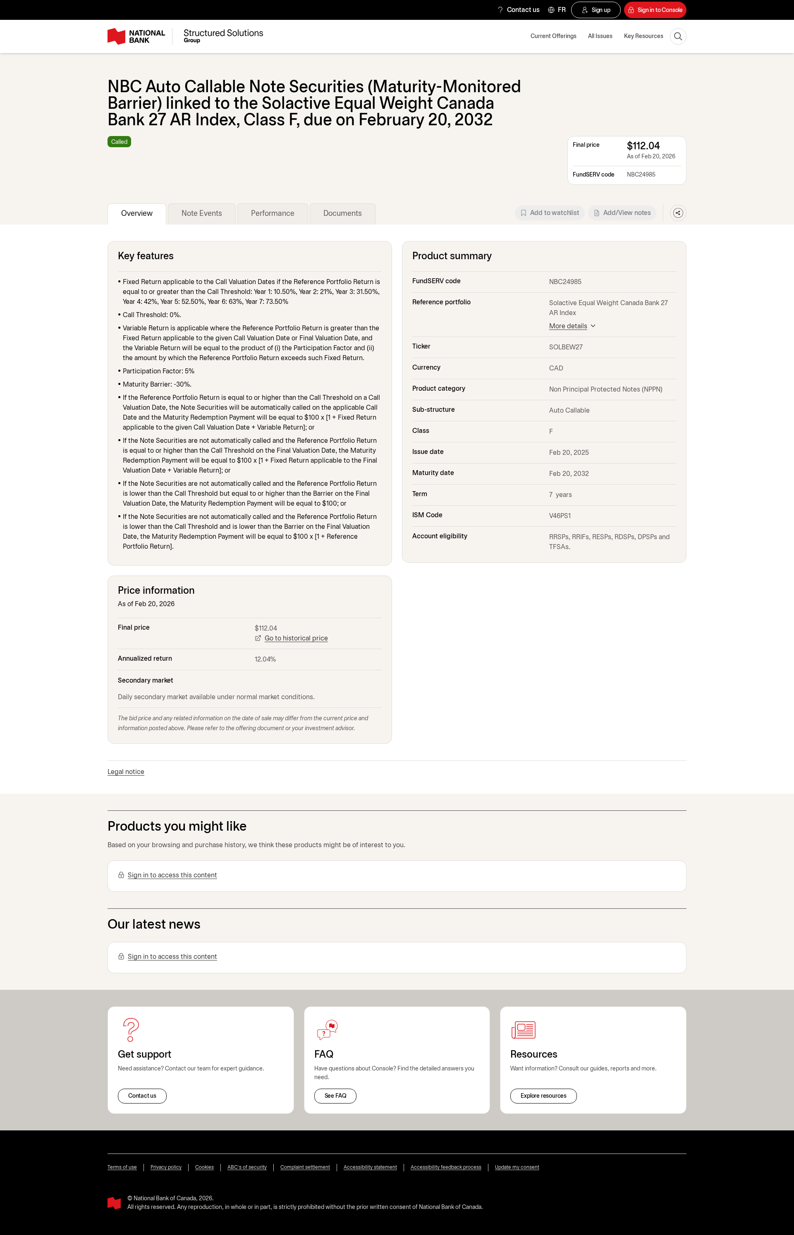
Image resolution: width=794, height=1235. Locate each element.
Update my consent (517, 1167)
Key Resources (643, 36)
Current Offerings (553, 36)
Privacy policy (166, 1167)
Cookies (204, 1167)
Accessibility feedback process (446, 1167)
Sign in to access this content (172, 875)
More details (568, 326)
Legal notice (126, 772)
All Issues (600, 36)
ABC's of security (247, 1167)
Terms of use (122, 1167)
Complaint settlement (305, 1167)
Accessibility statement (370, 1167)
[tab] (137, 214)
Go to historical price (296, 638)
